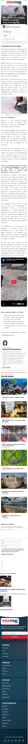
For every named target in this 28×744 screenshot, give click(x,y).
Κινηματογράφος (6, 665)
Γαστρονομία (5, 683)
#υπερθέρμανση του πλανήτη (8, 335)
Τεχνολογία (5, 709)
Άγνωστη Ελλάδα (6, 720)
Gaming (4, 673)
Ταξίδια (4, 717)
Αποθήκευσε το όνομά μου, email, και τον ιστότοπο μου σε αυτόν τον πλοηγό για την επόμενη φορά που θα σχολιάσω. (12, 550)
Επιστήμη (4, 706)
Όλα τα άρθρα (6, 367)
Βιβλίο (4, 650)
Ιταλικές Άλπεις (20, 49)
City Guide (5, 723)
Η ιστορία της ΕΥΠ (6, 609)
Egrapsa (4, 726)
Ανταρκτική (16, 83)
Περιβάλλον (5, 15)
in (10, 39)
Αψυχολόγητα (5, 697)
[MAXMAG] (14, 2)
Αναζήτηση (15, 636)
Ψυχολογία (5, 694)
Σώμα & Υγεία (5, 688)
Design (4, 691)
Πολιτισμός (5, 647)
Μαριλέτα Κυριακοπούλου (11, 349)
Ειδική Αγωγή (5, 714)
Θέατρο (4, 668)
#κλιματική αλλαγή (15, 332)
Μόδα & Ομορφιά (6, 685)
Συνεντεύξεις (5, 656)
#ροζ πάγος (23, 332)
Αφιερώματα (5, 653)
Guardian (13, 130)
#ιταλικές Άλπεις (5, 332)
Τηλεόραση (5, 671)
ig (15, 740)
